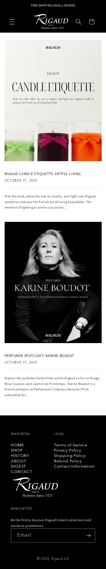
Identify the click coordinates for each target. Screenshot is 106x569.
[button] (11, 21)
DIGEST (18, 466)
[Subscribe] (88, 535)
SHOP (17, 450)
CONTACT (21, 472)
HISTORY (20, 456)
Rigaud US (60, 559)
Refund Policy (68, 461)
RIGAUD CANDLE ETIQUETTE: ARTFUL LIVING (43, 173)
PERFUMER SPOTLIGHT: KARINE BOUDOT (39, 355)
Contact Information (74, 466)
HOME (17, 445)
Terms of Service (71, 445)
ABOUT (18, 461)
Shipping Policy (70, 456)
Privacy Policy (67, 450)
